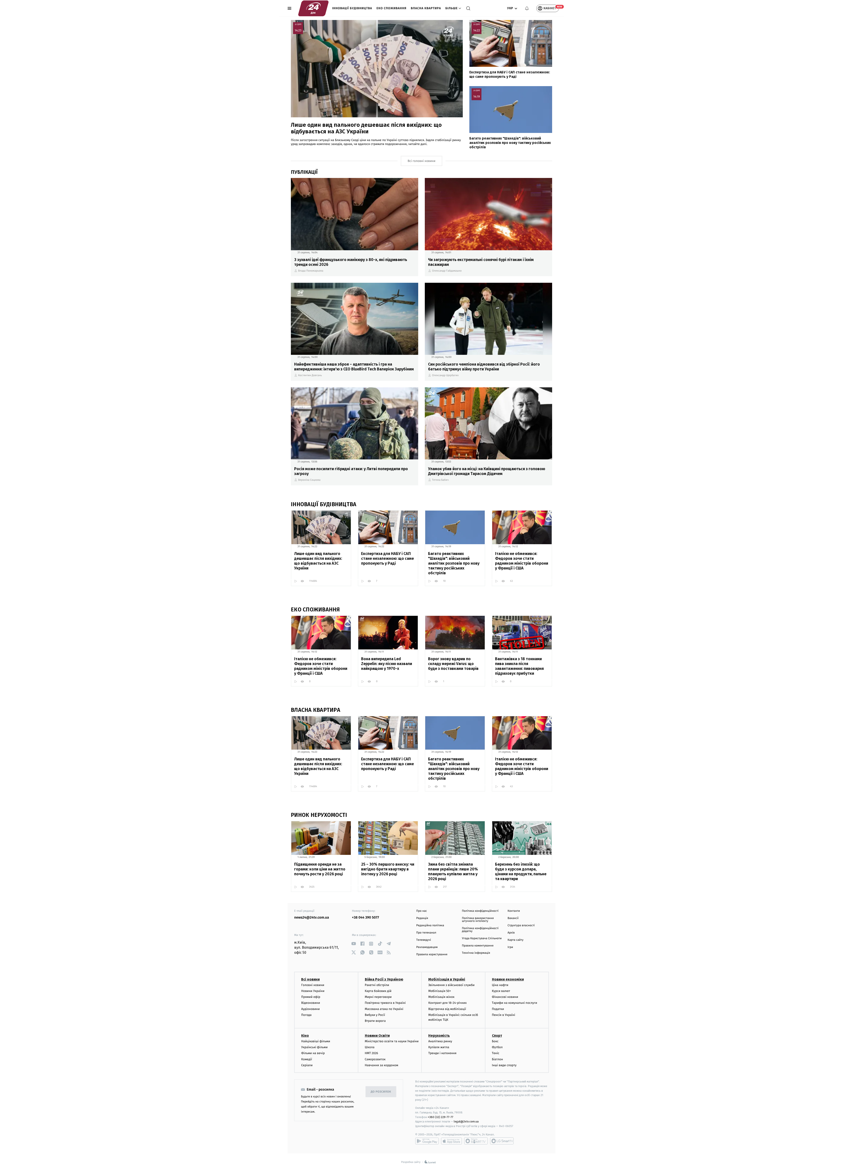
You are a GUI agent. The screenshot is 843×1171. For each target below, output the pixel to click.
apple (451, 1141)
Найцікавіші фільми (315, 1041)
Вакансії (513, 918)
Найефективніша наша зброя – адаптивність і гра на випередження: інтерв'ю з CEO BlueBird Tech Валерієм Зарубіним (354, 367)
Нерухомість (439, 1035)
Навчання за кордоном (381, 1065)
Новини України (312, 991)
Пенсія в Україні (503, 1015)
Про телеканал (426, 932)
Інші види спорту (504, 1065)
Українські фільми (314, 1047)
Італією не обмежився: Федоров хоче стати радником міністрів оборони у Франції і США (521, 561)
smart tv (476, 1141)
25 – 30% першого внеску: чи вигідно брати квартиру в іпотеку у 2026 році (387, 869)
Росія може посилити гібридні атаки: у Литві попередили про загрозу (351, 471)
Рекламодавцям (427, 947)
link (353, 944)
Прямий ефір (310, 997)
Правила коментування (478, 945)
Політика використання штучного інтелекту (478, 920)
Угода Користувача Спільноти (482, 938)
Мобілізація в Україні (446, 979)
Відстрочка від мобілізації (447, 1009)
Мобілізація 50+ (439, 991)
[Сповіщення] (527, 8)
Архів (511, 932)
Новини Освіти (377, 1035)
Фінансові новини (505, 997)
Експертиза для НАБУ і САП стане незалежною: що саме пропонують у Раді (509, 74)
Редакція (422, 918)
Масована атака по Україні (384, 1009)
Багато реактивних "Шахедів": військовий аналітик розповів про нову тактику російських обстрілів (510, 142)
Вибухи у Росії (375, 1015)
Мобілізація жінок (441, 997)
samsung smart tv (502, 1141)
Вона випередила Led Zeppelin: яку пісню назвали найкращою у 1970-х (386, 663)
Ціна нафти (500, 985)
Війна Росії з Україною (384, 979)
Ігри (510, 947)
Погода (306, 1015)
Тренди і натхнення (442, 1053)
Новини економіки (508, 979)
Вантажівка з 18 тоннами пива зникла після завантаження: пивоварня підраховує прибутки (519, 666)
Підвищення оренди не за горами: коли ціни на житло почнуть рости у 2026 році (319, 869)
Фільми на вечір (313, 1053)
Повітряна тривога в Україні (385, 1003)
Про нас (421, 911)
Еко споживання (391, 8)
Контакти (514, 911)
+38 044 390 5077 (365, 917)
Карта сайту (515, 940)
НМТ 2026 (371, 1053)
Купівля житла (438, 1047)
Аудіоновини (310, 1009)
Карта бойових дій (378, 991)
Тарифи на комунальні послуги (514, 1003)
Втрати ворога (375, 1021)
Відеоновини (310, 1003)
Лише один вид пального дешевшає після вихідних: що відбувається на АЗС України (366, 128)
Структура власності (521, 925)
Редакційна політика (430, 925)
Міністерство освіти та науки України (392, 1041)
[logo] (313, 8)
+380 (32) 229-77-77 (440, 1117)
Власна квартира (426, 8)
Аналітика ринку (440, 1041)
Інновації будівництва (352, 8)
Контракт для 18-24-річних (447, 1003)
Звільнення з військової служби (451, 985)
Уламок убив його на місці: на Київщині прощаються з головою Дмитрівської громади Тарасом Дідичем (486, 471)
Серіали (307, 1065)
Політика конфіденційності (480, 911)
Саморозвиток (375, 1059)
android (427, 1141)
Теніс (495, 1053)
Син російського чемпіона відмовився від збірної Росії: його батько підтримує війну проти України (484, 367)
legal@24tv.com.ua (466, 1121)
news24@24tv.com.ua (311, 917)
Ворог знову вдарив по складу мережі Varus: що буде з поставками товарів (453, 663)
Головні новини (312, 985)
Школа (370, 1047)
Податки (498, 1009)
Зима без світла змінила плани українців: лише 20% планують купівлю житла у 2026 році (453, 871)
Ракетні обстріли (377, 985)
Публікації (304, 172)
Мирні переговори (378, 997)
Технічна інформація (476, 953)
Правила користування (431, 954)
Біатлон (497, 1059)
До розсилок (381, 1091)
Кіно (305, 1035)
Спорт (497, 1035)
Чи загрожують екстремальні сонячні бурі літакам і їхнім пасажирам (481, 262)
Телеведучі (423, 940)
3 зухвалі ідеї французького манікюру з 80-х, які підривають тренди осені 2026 (350, 262)
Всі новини (310, 979)
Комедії (306, 1059)
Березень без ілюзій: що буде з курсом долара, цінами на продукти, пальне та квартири (520, 871)
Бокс (495, 1041)
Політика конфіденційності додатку (480, 930)
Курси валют (501, 991)
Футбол (497, 1047)
